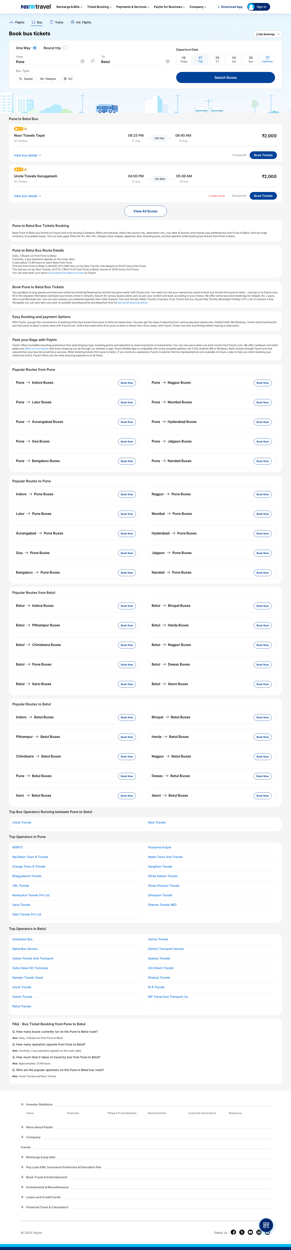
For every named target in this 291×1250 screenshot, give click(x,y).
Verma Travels (158, 939)
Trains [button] (59, 22)
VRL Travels (20, 885)
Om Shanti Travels (161, 968)
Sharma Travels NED (162, 904)
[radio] (27, 47)
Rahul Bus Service (24, 949)
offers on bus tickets (36, 348)
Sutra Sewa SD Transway (30, 968)
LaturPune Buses (34, 513)
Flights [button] (19, 22)
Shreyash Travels (160, 895)
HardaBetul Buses (170, 737)
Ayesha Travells (159, 958)
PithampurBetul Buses (38, 737)
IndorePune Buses (34, 494)
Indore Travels (22, 996)
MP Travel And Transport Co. (168, 996)
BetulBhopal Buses (171, 605)
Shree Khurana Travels (164, 885)
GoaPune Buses (33, 553)
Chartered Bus (22, 939)
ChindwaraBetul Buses (38, 756)
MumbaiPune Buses (172, 513)
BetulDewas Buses (171, 664)
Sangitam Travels (160, 866)
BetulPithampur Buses (38, 625)
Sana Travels (21, 904)
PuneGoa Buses (33, 441)
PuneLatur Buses (34, 402)
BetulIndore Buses (35, 605)
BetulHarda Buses (170, 625)
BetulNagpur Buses (171, 645)
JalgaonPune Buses (172, 553)
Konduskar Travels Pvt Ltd (30, 895)
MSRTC (17, 847)
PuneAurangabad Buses (39, 422)
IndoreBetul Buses (35, 717)
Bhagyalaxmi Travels (26, 876)
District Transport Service (166, 949)
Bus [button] (39, 22)
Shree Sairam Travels (163, 876)
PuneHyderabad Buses (174, 422)
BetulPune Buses (34, 664)
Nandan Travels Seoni (27, 977)
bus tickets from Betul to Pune (66, 272)
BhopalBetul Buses (171, 717)
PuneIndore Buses (34, 382)
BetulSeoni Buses (170, 684)
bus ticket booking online (132, 302)
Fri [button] (217, 61)
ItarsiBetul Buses (33, 795)
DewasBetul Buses (171, 776)
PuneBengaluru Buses (38, 461)
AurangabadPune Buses (39, 533)
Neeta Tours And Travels (165, 857)
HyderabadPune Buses (174, 533)
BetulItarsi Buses (33, 684)
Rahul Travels (21, 1006)
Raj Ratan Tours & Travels (30, 857)
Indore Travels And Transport (32, 958)
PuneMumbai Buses (172, 402)
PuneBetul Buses (34, 776)
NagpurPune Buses (171, 494)
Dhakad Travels (159, 977)
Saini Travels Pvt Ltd (26, 914)
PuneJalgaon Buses (172, 441)
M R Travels (156, 987)
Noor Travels (157, 822)
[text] (145, 20)
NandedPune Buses (172, 572)
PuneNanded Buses (172, 461)
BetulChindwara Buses (38, 645)
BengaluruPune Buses (38, 572)
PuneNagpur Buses (171, 382)
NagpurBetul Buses (171, 756)
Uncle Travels (21, 822)
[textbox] (50, 62)
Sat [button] (234, 61)
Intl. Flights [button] (83, 22)
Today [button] (183, 61)
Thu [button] (200, 61)
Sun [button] (250, 61)
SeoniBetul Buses (170, 795)
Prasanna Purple (159, 847)
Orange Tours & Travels (28, 866)
